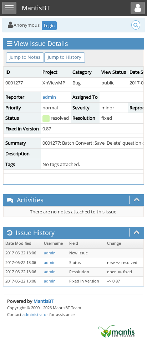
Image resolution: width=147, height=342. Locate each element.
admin (49, 97)
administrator (35, 314)
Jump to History (64, 57)
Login (49, 25)
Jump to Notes (25, 57)
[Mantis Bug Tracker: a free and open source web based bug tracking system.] (116, 331)
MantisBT (44, 301)
